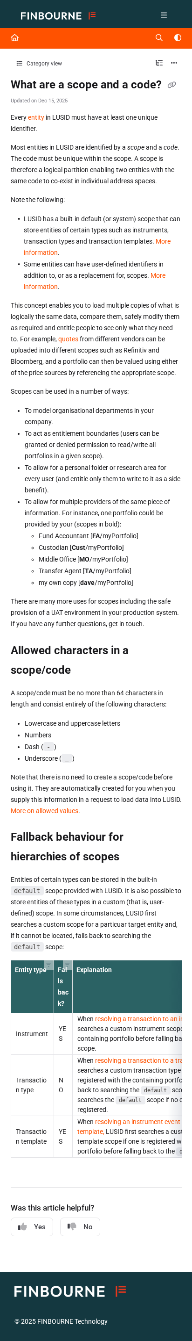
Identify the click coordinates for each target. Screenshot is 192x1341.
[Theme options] (177, 38)
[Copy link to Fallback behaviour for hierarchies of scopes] (133, 857)
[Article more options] (174, 63)
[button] (49, 965)
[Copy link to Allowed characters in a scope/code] (85, 670)
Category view (43, 63)
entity (36, 117)
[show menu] (164, 15)
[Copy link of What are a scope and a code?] (172, 85)
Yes (40, 1227)
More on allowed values (44, 811)
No (88, 1227)
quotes (68, 339)
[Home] (58, 16)
